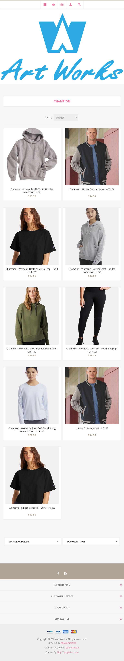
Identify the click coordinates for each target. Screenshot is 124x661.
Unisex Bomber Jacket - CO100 (92, 428)
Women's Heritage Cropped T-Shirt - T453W (32, 507)
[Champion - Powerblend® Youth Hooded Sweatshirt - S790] (32, 156)
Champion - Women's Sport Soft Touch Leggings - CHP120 (92, 350)
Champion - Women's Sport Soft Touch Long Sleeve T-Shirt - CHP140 (32, 430)
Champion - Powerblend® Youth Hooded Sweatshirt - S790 (31, 191)
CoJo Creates (72, 647)
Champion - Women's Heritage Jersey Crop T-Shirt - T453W (32, 270)
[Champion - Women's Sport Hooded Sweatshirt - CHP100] (32, 316)
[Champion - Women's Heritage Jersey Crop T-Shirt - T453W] (32, 236)
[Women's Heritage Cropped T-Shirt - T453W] (32, 475)
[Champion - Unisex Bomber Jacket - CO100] (92, 156)
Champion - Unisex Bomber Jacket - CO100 (91, 189)
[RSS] (65, 573)
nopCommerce (68, 642)
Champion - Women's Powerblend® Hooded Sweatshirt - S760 (92, 270)
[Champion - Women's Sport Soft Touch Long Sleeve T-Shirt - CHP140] (32, 395)
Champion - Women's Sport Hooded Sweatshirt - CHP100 (31, 350)
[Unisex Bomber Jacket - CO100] (92, 395)
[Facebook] (58, 573)
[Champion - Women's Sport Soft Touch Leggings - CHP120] (92, 316)
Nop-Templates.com (68, 652)
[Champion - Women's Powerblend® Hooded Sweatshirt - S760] (92, 236)
